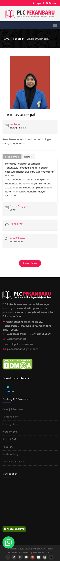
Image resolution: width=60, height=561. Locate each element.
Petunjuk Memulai (12, 409)
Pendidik (18, 39)
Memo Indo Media (42, 552)
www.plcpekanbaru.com (19, 344)
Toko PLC (7, 446)
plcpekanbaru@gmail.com (22, 349)
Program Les (9, 431)
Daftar (52, 3)
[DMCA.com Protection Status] (17, 364)
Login (37, 3)
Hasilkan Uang (10, 454)
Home (6, 39)
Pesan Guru (30, 263)
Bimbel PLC (37, 548)
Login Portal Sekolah (14, 461)
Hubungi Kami (10, 424)
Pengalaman (12, 156)
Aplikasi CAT (9, 439)
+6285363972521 (16, 339)
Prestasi (28, 156)
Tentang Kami (10, 416)
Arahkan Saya (15, 529)
